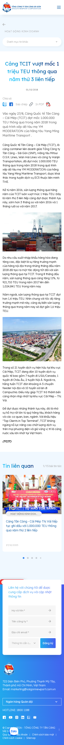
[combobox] (32, 41)
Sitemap (30, 738)
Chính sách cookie (12, 738)
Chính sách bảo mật (43, 734)
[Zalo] (5, 104)
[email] (35, 717)
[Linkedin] (22, 717)
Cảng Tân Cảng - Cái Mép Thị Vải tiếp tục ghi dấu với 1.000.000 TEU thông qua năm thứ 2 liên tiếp (32, 525)
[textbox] (32, 42)
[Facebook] (11, 104)
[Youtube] (10, 717)
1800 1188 (23, 710)
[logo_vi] (22, 7)
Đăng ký (48, 643)
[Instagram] (16, 717)
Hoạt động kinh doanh (24, 513)
